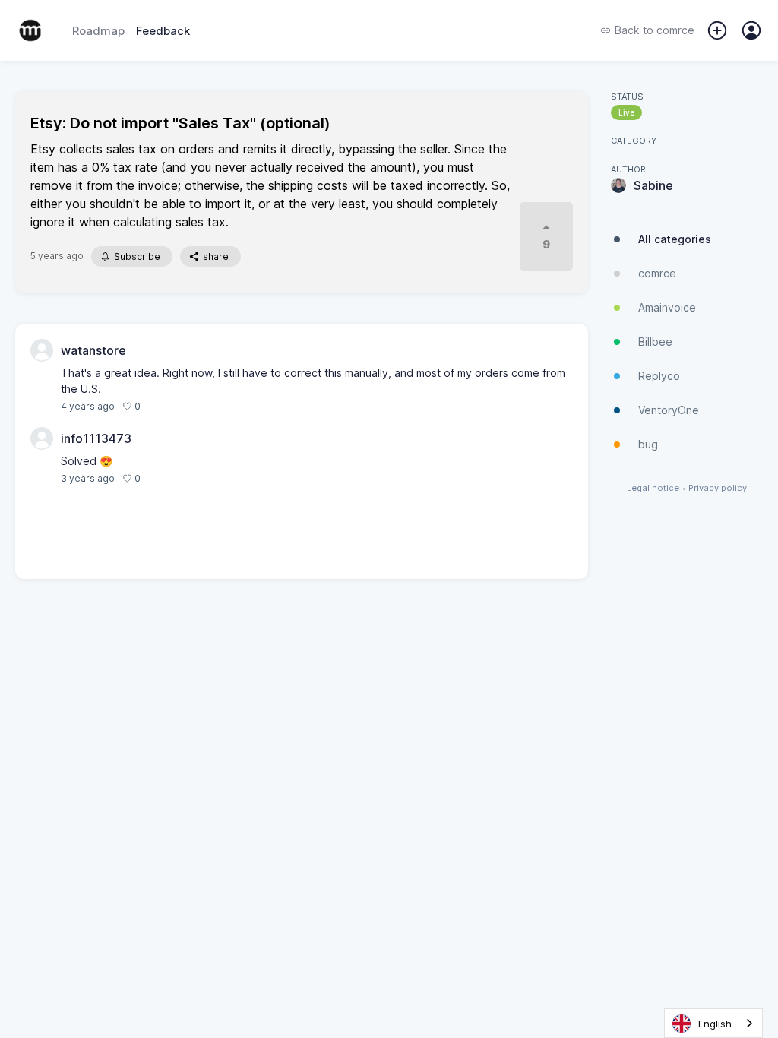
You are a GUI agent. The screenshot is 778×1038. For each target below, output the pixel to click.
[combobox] (713, 1023)
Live (626, 112)
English (715, 1023)
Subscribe (137, 256)
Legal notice (653, 488)
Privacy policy (717, 488)
